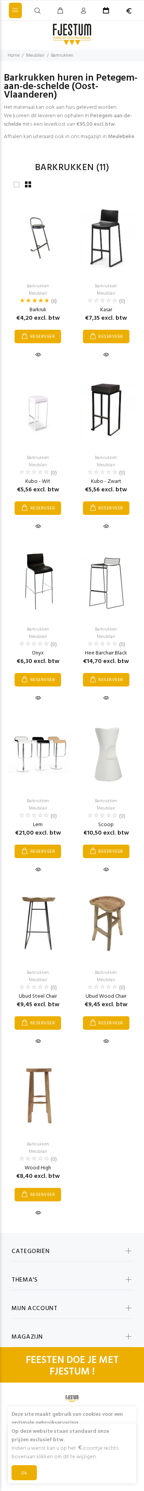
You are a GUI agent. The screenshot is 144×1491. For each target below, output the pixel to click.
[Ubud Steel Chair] (38, 924)
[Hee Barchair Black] (106, 581)
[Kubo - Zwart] (106, 409)
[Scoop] (106, 752)
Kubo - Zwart (106, 481)
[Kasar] (106, 237)
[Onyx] (38, 581)
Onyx (38, 653)
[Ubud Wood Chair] (106, 924)
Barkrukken (62, 55)
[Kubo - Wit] (38, 409)
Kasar (106, 309)
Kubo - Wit (37, 481)
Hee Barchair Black (106, 653)
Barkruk (38, 309)
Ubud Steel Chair (38, 996)
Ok (24, 1473)
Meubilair (35, 55)
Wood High (38, 1168)
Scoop (106, 824)
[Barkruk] (38, 238)
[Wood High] (38, 1096)
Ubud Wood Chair (106, 996)
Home (14, 55)
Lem (38, 824)
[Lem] (38, 752)
